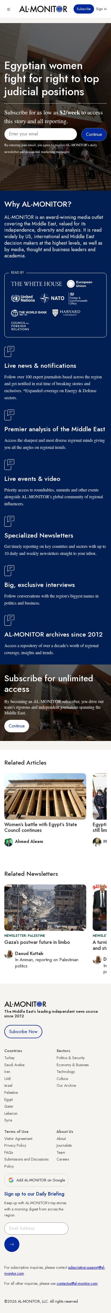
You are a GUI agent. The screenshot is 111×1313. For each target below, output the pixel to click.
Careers (63, 1159)
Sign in (101, 9)
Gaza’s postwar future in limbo (37, 942)
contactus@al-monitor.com (77, 1283)
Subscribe (84, 9)
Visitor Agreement (18, 1138)
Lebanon (11, 1113)
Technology (66, 1071)
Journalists (64, 1145)
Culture (62, 1078)
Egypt (8, 1099)
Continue (17, 726)
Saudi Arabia (14, 1065)
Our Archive (66, 1085)
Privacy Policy (15, 1145)
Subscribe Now (23, 1031)
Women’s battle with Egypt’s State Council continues (40, 827)
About (61, 1138)
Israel (8, 1085)
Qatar (8, 1106)
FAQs (8, 1152)
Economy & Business (73, 1065)
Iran (7, 1071)
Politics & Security (71, 1057)
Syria (8, 1120)
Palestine (11, 1092)
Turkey (9, 1057)
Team (61, 1152)
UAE (7, 1078)
